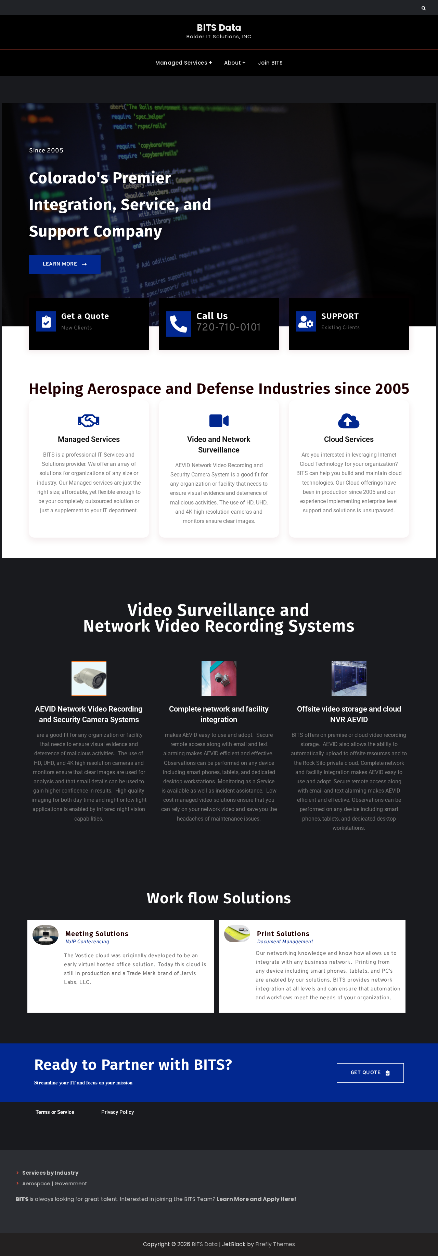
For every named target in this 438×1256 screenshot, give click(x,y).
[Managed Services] (89, 420)
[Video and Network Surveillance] (219, 420)
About (232, 62)
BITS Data (219, 28)
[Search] (423, 9)
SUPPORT (340, 316)
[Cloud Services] (349, 420)
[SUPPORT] (306, 321)
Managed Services (181, 62)
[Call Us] (178, 324)
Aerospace (36, 1183)
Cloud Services (349, 439)
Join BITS (270, 62)
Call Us (212, 316)
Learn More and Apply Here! (256, 1199)
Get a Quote (85, 316)
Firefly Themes (275, 1244)
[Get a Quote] (46, 321)
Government (71, 1183)
